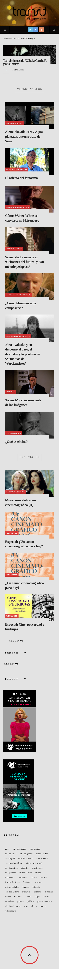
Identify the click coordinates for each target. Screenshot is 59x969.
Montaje (17, 896)
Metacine (49, 891)
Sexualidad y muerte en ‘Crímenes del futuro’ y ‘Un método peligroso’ (24, 262)
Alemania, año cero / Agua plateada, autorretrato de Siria (24, 136)
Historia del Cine (12, 887)
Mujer (36, 896)
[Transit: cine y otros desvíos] (29, 12)
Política (30, 901)
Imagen (25, 887)
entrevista (23, 877)
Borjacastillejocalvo (18, 336)
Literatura (26, 891)
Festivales (27, 882)
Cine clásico (35, 849)
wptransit (11, 533)
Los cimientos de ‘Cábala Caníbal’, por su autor (24, 62)
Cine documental (25, 858)
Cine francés (37, 868)
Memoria (37, 891)
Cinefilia (25, 868)
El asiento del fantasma (21, 178)
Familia (34, 877)
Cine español (42, 858)
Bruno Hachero (14, 123)
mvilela (10, 392)
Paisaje (20, 901)
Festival (43, 877)
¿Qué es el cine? (16, 441)
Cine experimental (34, 863)
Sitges (34, 906)
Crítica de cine (25, 872)
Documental (10, 877)
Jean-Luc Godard (12, 891)
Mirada (8, 896)
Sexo (26, 906)
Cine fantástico (11, 868)
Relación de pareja (12, 906)
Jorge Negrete (14, 249)
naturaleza (9, 901)
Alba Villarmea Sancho (18, 295)
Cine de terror (42, 853)
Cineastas (19, 70)
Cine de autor (10, 853)
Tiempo (43, 906)
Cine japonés (10, 872)
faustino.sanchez (15, 492)
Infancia (36, 887)
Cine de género (26, 853)
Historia (38, 882)
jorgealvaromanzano (17, 207)
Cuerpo (38, 872)
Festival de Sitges (12, 882)
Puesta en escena (44, 901)
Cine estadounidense (14, 863)
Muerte (28, 896)
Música (46, 896)
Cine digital (10, 858)
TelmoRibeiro (13, 433)
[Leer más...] (6, 70)
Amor (7, 849)
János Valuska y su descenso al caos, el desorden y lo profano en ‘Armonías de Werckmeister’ (22, 354)
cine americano (19, 849)
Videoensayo (10, 911)
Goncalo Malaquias (16, 169)
